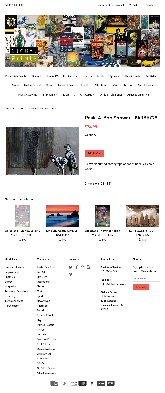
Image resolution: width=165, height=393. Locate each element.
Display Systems (27, 94)
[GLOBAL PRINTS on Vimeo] (71, 274)
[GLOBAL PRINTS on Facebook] (76, 267)
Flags (49, 85)
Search (8, 281)
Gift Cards (86, 94)
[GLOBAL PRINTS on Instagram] (88, 267)
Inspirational (70, 76)
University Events (14, 267)
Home (8, 108)
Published (151, 76)
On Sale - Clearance (111, 94)
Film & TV (52, 76)
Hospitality (11, 286)
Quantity (90, 135)
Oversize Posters (122, 85)
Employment (49, 94)
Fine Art (36, 76)
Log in (101, 5)
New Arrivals (132, 76)
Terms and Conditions (16, 291)
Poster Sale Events (15, 76)
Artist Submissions (138, 94)
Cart (135, 5)
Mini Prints (101, 85)
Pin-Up (85, 85)
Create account (116, 5)
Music (100, 76)
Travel (15, 85)
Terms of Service (14, 300)
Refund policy (12, 305)
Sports (114, 76)
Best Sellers (145, 85)
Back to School (32, 85)
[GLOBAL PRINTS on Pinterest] (82, 267)
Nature (88, 76)
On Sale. (20, 108)
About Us (10, 276)
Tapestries (69, 94)
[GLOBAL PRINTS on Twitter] (71, 267)
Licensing (10, 296)
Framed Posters (67, 85)
